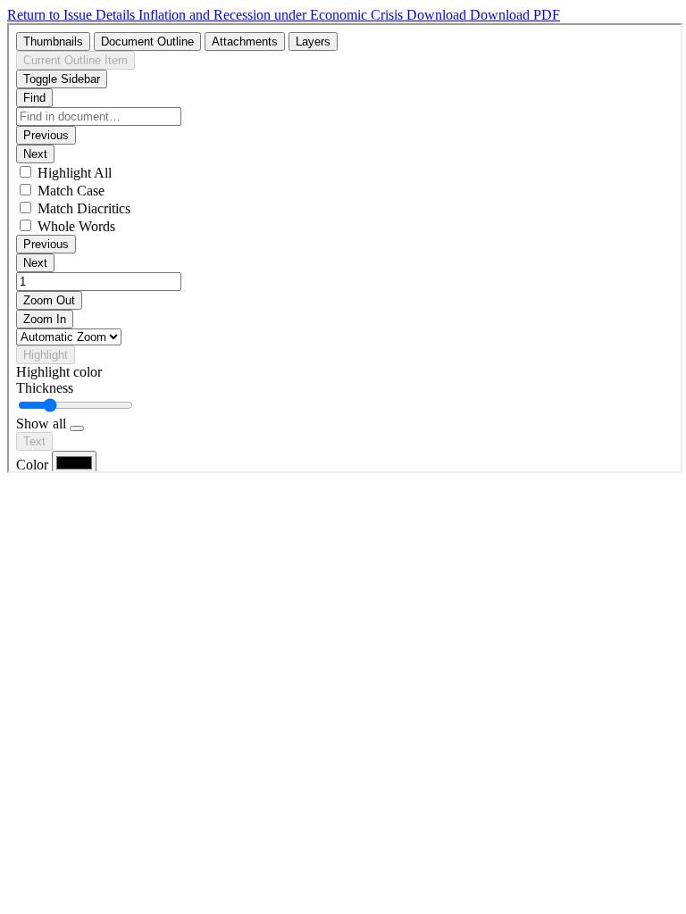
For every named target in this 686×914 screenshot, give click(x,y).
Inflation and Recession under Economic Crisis (272, 14)
